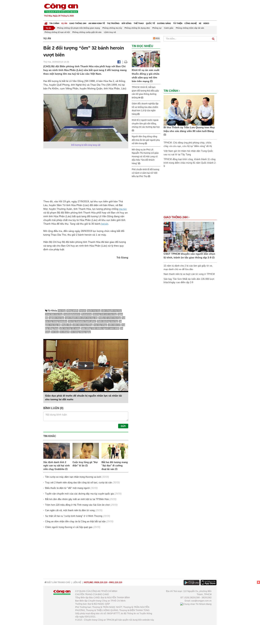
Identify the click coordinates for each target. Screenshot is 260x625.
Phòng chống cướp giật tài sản (87, 32)
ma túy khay (100, 324)
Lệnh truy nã (110, 32)
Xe (200, 23)
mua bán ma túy (54, 314)
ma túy (123, 208)
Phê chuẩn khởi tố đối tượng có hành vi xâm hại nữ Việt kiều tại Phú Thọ (145, 173)
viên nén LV (114, 324)
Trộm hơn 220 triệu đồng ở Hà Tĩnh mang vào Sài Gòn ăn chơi (77, 505)
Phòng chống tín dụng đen (137, 28)
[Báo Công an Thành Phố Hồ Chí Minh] (45, 22)
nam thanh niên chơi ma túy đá (81, 317)
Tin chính (54, 23)
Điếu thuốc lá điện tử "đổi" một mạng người (67, 488)
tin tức (55, 332)
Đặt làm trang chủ (58, 582)
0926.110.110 (100, 582)
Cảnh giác (168, 28)
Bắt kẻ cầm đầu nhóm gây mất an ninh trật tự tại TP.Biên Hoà (77, 499)
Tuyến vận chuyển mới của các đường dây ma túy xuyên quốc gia (79, 493)
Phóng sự (156, 28)
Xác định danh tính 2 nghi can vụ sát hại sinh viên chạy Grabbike (56, 465)
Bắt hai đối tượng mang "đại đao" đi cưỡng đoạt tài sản (115, 465)
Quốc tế (150, 23)
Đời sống (127, 23)
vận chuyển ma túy (111, 310)
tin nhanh (64, 332)
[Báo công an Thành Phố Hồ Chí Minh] (61, 8)
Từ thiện (177, 23)
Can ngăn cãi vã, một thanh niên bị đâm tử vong (70, 510)
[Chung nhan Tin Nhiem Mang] (196, 604)
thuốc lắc (66, 324)
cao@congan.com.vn (201, 601)
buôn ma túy (93, 310)
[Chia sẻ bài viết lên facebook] (118, 62)
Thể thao (139, 23)
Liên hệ (77, 582)
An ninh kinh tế (96, 23)
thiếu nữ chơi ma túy (109, 317)
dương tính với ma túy (104, 314)
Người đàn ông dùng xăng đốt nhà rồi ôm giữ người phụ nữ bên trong (146, 140)
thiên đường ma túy (107, 321)
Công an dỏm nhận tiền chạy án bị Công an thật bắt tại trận (75, 521)
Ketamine (86, 314)
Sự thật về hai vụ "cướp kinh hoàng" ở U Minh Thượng (73, 516)
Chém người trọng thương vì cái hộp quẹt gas (69, 527)
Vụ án (64, 23)
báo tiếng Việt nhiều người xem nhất (100, 328)
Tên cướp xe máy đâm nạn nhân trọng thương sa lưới (73, 477)
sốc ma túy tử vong (70, 328)
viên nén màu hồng (82, 324)
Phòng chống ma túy (112, 28)
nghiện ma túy (56, 317)
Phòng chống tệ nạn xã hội (57, 32)
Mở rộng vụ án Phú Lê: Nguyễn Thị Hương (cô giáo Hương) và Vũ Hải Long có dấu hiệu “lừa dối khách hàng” (145, 156)
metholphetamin (72, 314)
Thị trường (113, 23)
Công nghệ (190, 23)
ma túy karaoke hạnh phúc (82, 321)
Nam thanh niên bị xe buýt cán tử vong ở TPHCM (189, 274)
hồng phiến (72, 310)
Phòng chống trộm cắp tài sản (190, 28)
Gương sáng (164, 23)
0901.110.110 (115, 582)
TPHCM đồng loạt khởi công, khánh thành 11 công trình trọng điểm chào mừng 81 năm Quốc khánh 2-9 (190, 162)
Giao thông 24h (77, 23)
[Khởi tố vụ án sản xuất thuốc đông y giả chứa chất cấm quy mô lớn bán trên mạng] (146, 58)
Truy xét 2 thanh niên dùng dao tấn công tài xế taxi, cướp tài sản (78, 482)
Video (206, 23)
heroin (104, 223)
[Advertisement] (152, 11)
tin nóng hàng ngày (80, 332)
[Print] (126, 62)
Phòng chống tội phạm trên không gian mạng (78, 28)
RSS (157, 38)
